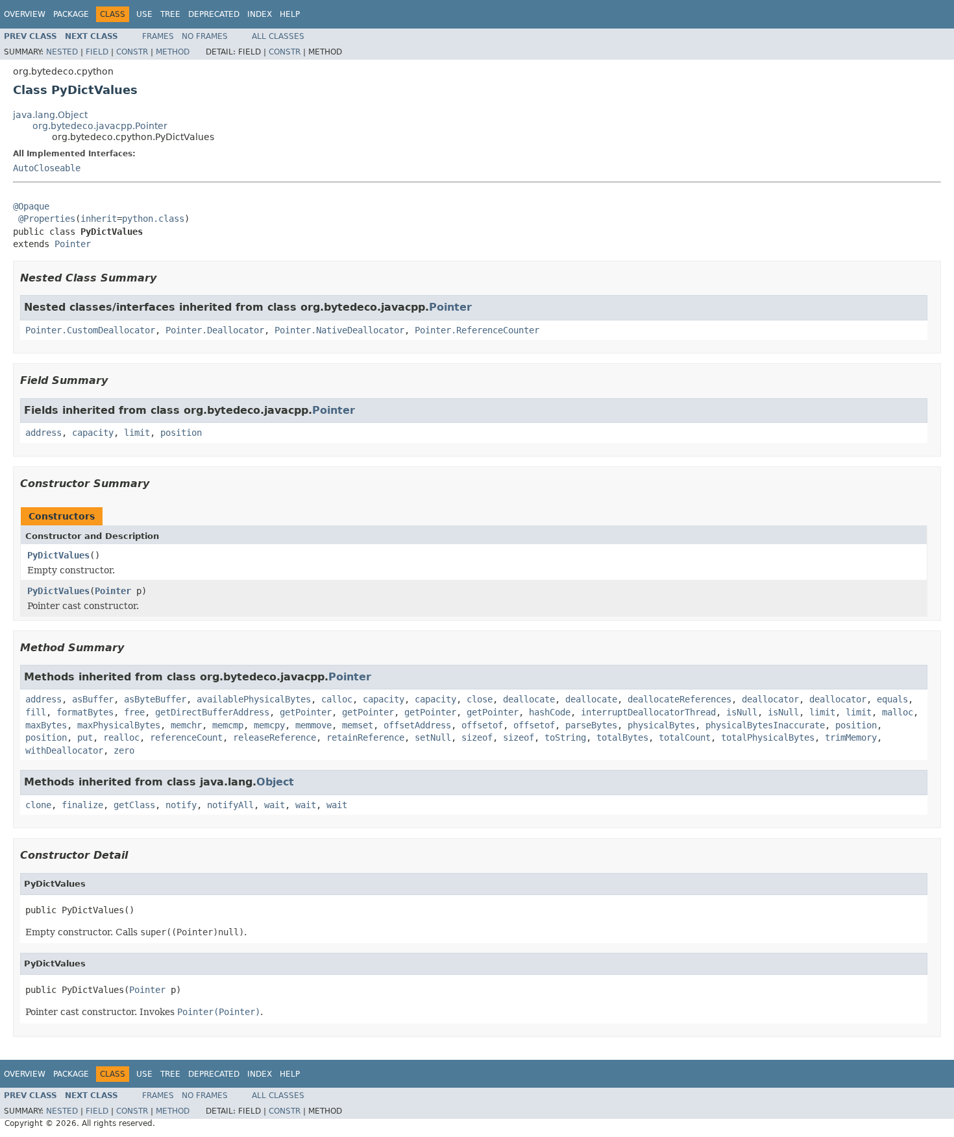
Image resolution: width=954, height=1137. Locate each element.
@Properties (46, 218)
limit (137, 432)
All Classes (278, 36)
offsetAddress (417, 725)
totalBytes (622, 737)
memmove (313, 725)
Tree (170, 14)
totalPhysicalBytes (767, 737)
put (85, 737)
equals (892, 699)
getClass (134, 805)
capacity (93, 432)
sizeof (477, 737)
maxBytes (46, 725)
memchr (186, 725)
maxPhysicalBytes (118, 725)
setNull (433, 737)
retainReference (365, 737)
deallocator (770, 699)
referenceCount (186, 737)
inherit (98, 218)
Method (173, 51)
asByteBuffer (155, 699)
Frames (158, 36)
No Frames (205, 36)
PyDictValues (58, 555)
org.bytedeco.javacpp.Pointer (99, 126)
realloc (121, 737)
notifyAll (230, 805)
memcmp (227, 725)
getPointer (306, 712)
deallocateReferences (679, 699)
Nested (62, 51)
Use (144, 14)
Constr (132, 51)
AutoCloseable (46, 168)
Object (275, 782)
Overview (24, 14)
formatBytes (85, 712)
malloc (897, 712)
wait (274, 805)
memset (357, 725)
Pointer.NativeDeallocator (339, 330)
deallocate (529, 699)
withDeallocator (64, 750)
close (480, 699)
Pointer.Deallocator (214, 330)
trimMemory (851, 737)
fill (35, 712)
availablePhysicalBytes (254, 699)
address (43, 432)
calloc (336, 699)
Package (71, 14)
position (181, 432)
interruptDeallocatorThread (648, 712)
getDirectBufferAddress (212, 712)
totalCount (685, 737)
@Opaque (31, 206)
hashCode (549, 712)
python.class (153, 218)
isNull (741, 712)
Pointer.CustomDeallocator (90, 330)
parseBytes (591, 725)
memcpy (269, 725)
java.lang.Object (50, 115)
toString (565, 737)
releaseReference (274, 737)
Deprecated (213, 14)
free (134, 712)
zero (124, 750)
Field (97, 51)
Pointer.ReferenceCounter (477, 330)
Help (290, 14)
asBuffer (93, 699)
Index (259, 14)
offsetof (482, 725)
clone (38, 805)
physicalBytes (661, 725)
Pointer (73, 244)
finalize (82, 805)
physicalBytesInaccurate (765, 725)
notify (181, 805)
